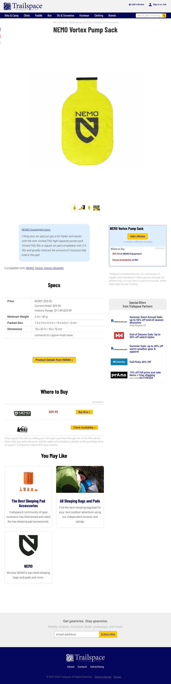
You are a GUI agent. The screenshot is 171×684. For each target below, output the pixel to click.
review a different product (139, 241)
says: (36, 229)
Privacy (117, 676)
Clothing (99, 15)
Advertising (97, 666)
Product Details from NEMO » (54, 360)
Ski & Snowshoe (65, 15)
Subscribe (108, 634)
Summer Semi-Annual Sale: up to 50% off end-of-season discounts (146, 319)
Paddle (38, 15)
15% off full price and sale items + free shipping (145, 374)
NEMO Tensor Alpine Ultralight (44, 268)
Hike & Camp (12, 15)
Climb (27, 15)
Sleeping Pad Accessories (106, 22)
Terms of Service (103, 676)
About (70, 666)
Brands (112, 15)
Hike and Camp (59, 22)
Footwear (84, 15)
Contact (82, 666)
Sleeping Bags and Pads (80, 22)
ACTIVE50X (146, 377)
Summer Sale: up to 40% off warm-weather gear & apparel (146, 349)
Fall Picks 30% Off (140, 362)
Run (50, 15)
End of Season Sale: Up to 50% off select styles (145, 336)
